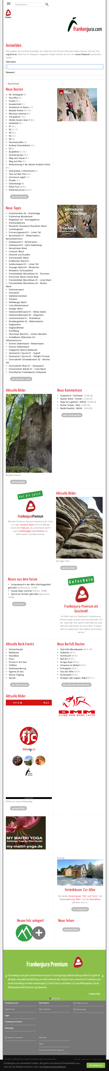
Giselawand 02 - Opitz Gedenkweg (25, 245)
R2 (10, 129)
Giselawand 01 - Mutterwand (23, 241)
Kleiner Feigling (16, 674)
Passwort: (10, 72)
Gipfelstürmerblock (18, 295)
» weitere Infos (94, 994)
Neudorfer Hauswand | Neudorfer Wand (28, 226)
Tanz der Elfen (67, 671)
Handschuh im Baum (19, 107)
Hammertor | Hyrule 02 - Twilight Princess (29, 356)
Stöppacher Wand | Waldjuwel (23, 349)
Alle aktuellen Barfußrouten (76, 684)
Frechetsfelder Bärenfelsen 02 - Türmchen (29, 273)
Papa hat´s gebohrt (69, 401)
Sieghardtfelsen (16, 327)
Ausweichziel (15, 104)
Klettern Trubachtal (15, 1037)
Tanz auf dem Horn (18, 174)
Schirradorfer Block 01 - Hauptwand (26, 365)
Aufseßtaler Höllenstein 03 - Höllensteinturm (21, 339)
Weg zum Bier (15, 161)
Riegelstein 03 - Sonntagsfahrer (24, 219)
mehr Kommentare (72, 415)
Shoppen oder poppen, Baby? (73, 677)
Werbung (42, 1037)
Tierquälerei (14, 116)
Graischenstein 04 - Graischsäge (24, 213)
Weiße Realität (67, 408)
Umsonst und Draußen (19, 254)
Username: (11, 61)
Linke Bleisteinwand (18, 305)
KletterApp (9, 1028)
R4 (10, 135)
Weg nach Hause (17, 158)
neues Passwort (82, 54)
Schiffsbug (14, 330)
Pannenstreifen (16, 142)
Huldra (12, 100)
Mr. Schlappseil (16, 94)
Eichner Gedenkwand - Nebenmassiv (26, 343)
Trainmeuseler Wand (18, 257)
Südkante (64, 652)
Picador (12, 180)
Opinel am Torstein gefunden (25, 594)
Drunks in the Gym (18, 662)
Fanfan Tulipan (67, 405)
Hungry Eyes (66, 662)
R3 (10, 132)
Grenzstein (14, 292)
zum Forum (19, 604)
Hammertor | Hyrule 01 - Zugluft (24, 353)
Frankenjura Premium (13, 1021)
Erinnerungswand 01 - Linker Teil (25, 232)
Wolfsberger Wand (17, 302)
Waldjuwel (14, 652)
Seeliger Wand (16, 308)
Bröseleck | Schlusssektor (21, 270)
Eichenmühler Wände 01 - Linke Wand (27, 369)
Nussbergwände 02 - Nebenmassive (26, 321)
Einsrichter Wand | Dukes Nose (23, 276)
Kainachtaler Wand (18, 248)
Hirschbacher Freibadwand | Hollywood (27, 372)
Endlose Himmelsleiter (19, 145)
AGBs (41, 1043)
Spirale (12, 677)
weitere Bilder (18, 482)
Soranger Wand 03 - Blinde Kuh (24, 267)
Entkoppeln (65, 668)
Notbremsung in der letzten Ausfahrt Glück (29, 164)
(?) (10, 148)
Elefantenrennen (17, 189)
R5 (10, 139)
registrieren (11, 54)
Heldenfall (14, 123)
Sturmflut (13, 97)
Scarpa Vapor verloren (21, 590)
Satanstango (15, 183)
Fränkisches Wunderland (20, 216)
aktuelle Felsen (71, 929)
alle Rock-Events (20, 684)
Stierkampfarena (17, 222)
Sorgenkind (65, 395)
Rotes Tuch (14, 186)
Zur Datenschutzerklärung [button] (52, 1067)
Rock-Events (44, 1003)
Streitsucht (65, 655)
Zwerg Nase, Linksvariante (21, 170)
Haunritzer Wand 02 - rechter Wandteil (28, 334)
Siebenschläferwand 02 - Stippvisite (26, 314)
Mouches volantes (17, 113)
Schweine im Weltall (70, 665)
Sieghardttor (15, 324)
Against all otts (16, 671)
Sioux (11, 658)
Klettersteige (81, 1009)
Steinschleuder (16, 649)
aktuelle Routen (19, 196)
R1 (10, 126)
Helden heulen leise (18, 120)
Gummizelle (65, 674)
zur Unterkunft (80, 909)
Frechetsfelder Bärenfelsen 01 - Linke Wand (30, 280)
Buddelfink (14, 151)
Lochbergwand (16, 229)
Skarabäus (14, 655)
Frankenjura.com (11, 1003)
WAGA (83, 401)
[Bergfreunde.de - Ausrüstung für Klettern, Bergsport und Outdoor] (77, 120)
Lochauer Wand (16, 251)
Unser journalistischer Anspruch (51, 1050)
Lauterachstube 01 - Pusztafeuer (25, 318)
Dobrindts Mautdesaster (71, 649)
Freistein (13, 299)
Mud (78, 405)
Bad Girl (64, 658)
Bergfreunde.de (82, 1003)
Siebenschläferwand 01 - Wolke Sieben (27, 311)
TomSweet (78, 395)
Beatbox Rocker (16, 110)
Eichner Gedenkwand (19, 346)
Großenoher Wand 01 (19, 260)
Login (7, 1015)
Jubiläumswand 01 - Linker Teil (24, 264)
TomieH (78, 398)
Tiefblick (13, 665)
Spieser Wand (66, 398)
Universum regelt (17, 177)
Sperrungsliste (45, 1009)
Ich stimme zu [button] (96, 1065)
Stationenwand (16, 289)
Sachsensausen (16, 154)
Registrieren (10, 1009)
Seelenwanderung (17, 668)
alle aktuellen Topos (21, 379)
